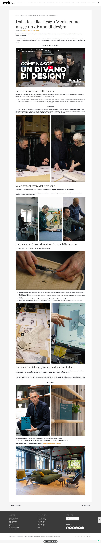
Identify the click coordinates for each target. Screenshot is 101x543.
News (10, 524)
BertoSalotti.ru (41, 525)
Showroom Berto (13, 518)
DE (81, 536)
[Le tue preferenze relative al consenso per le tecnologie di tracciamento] (98, 540)
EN (78, 536)
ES (87, 536)
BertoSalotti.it (41, 518)
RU (90, 536)
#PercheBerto (12, 522)
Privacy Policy (49, 536)
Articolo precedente (15, 505)
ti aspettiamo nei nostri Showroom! (52, 443)
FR (84, 536)
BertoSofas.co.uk (42, 519)
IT (75, 536)
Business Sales (13, 521)
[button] (98, 2)
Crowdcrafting (12, 529)
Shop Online (12, 519)
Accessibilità (57, 536)
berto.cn (40, 527)
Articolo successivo (86, 505)
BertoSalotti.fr (41, 522)
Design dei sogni (26, 30)
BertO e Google (13, 525)
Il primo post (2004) (14, 527)
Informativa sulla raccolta (50, 541)
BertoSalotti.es (41, 521)
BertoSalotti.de (41, 524)
